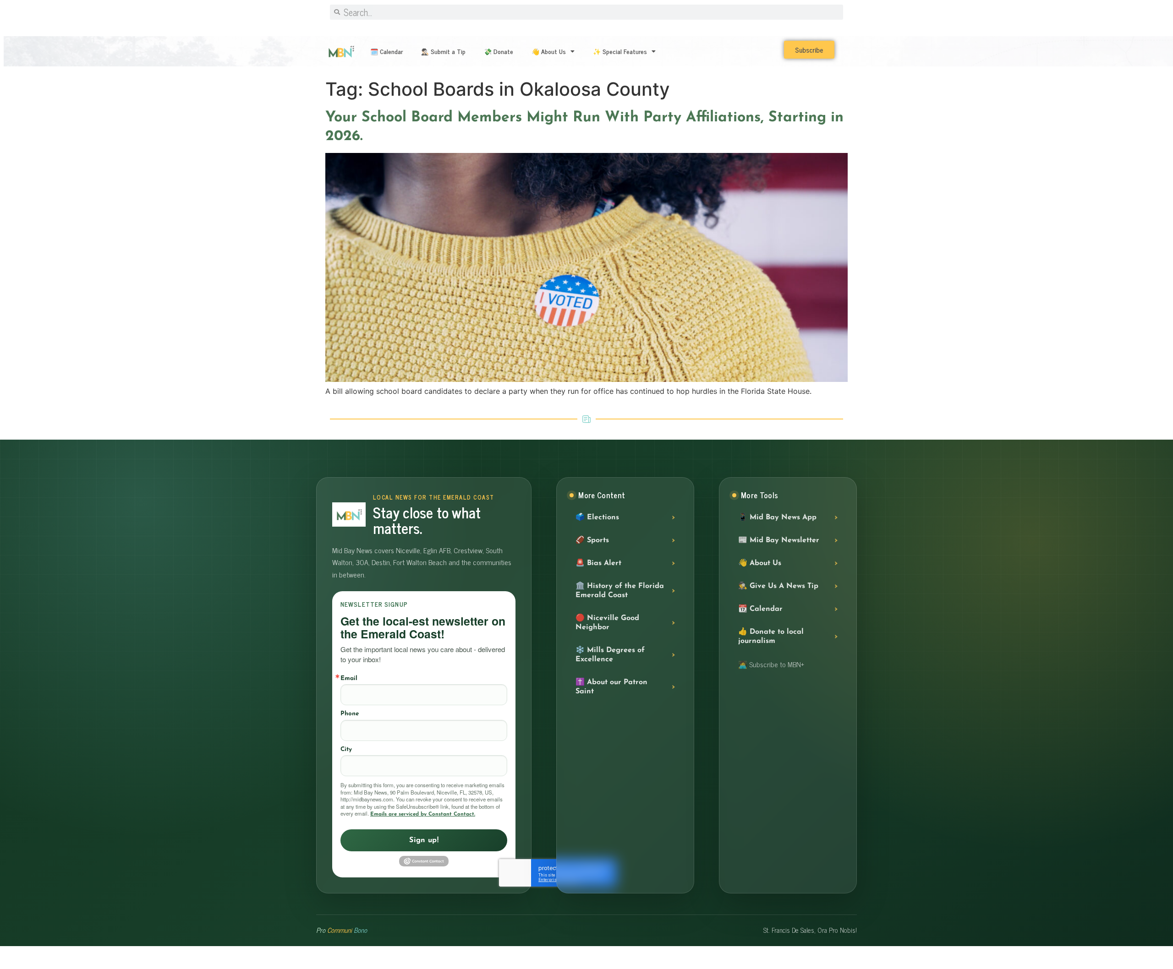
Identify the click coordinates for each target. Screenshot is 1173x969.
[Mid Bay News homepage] (349, 514)
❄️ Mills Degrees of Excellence (610, 655)
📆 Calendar (760, 609)
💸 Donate (498, 51)
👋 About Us (549, 51)
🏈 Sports (592, 540)
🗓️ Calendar (386, 51)
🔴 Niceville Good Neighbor (607, 623)
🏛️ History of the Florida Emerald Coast (620, 590)
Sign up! (424, 840)
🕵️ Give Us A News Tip (778, 586)
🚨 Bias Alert (598, 563)
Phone (349, 714)
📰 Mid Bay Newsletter (778, 540)
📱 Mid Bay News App (777, 517)
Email (348, 678)
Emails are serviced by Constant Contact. (422, 814)
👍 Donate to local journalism (771, 636)
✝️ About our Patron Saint (611, 687)
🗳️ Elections (597, 517)
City (346, 749)
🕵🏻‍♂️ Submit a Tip (443, 51)
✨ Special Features (620, 51)
